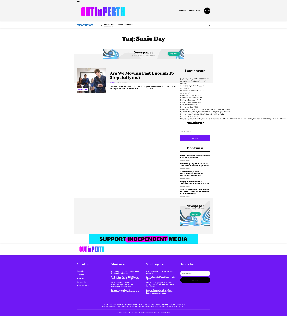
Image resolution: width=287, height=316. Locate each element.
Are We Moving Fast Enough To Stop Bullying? (142, 75)
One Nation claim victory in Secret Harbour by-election (195, 156)
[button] (182, 11)
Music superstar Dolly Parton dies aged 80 (159, 272)
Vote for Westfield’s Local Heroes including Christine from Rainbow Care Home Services (194, 191)
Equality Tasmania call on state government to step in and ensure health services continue (159, 292)
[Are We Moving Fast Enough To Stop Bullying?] (91, 80)
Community (82, 89)
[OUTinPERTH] (103, 11)
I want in (195, 138)
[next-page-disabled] (209, 25)
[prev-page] (101, 25)
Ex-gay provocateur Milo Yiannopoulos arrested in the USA (194, 182)
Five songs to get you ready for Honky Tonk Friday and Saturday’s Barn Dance (160, 284)
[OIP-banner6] (143, 239)
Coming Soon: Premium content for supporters (118, 25)
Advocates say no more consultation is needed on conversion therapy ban (191, 173)
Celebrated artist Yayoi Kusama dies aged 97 (160, 278)
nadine (112, 83)
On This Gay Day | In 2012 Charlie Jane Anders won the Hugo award (194, 164)
